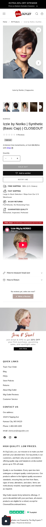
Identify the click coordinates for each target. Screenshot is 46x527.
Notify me (23, 179)
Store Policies (8, 381)
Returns (6, 385)
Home (5, 22)
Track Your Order (10, 367)
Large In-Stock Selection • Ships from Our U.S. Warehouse (21, 194)
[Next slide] (38, 63)
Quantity (6, 153)
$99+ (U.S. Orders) (22, 186)
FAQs (5, 376)
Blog (5, 371)
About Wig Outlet (9, 390)
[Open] (6, 521)
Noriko (6, 119)
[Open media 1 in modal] (38, 30)
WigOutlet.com (11, 452)
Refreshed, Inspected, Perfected (15, 211)
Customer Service (10, 399)
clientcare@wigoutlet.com (18, 431)
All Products (15, 22)
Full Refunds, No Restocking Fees (16, 203)
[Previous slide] (7, 63)
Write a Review (25, 297)
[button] (4, 13)
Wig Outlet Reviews (11, 394)
